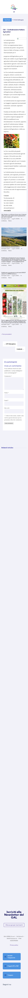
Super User (6, 219)
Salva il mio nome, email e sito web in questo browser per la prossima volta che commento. (14, 418)
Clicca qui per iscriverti (14, 925)
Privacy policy (14, 945)
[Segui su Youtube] (8, 989)
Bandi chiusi (15, 567)
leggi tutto (8, 491)
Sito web (6, 408)
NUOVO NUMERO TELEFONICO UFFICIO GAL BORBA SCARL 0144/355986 (13, 807)
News (10, 221)
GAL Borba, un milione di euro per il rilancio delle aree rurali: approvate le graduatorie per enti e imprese (13, 216)
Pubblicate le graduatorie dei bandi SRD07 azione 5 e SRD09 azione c (13, 273)
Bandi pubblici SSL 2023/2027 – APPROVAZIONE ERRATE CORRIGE (14, 634)
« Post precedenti (6, 334)
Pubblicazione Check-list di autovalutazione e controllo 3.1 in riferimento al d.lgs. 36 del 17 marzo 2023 (14, 747)
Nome (6, 392)
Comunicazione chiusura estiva (10, 247)
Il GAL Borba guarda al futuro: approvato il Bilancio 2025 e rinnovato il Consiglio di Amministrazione (13, 513)
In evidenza (15, 477)
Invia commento (9, 423)
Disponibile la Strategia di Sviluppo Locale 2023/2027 (13, 776)
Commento (8, 376)
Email (6, 400)
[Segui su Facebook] (4, 989)
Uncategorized (8, 640)
